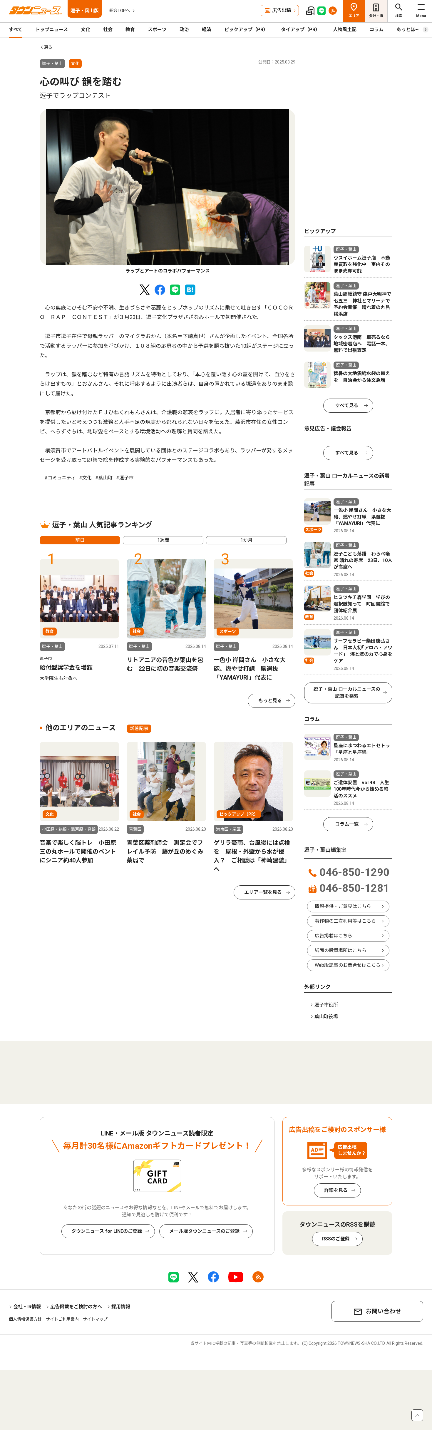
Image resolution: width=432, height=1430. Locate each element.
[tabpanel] (167, 192)
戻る (48, 47)
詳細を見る (336, 1190)
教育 (130, 29)
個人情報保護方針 (25, 1319)
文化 (85, 29)
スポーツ (157, 29)
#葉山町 (104, 478)
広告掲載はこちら (333, 936)
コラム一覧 (347, 824)
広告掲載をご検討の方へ (76, 1306)
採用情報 (120, 1306)
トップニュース (51, 29)
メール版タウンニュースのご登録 (204, 1231)
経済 (206, 29)
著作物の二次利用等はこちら (345, 921)
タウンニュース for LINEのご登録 (106, 1231)
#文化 (85, 478)
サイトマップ (95, 1319)
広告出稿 (281, 10)
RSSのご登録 (336, 1239)
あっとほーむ (410, 29)
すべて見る (346, 405)
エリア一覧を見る (263, 892)
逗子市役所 (326, 1005)
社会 (108, 29)
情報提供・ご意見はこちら (343, 906)
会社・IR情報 (27, 1306)
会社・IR (376, 16)
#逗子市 (124, 478)
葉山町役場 (326, 1016)
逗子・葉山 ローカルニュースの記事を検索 (347, 692)
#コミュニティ (60, 478)
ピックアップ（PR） (246, 29)
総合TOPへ (119, 10)
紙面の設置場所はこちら (340, 950)
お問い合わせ (383, 1311)
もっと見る (270, 700)
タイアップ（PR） (300, 29)
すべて (15, 29)
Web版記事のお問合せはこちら (348, 965)
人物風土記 (344, 29)
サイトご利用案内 (62, 1319)
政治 (184, 29)
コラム (376, 29)
